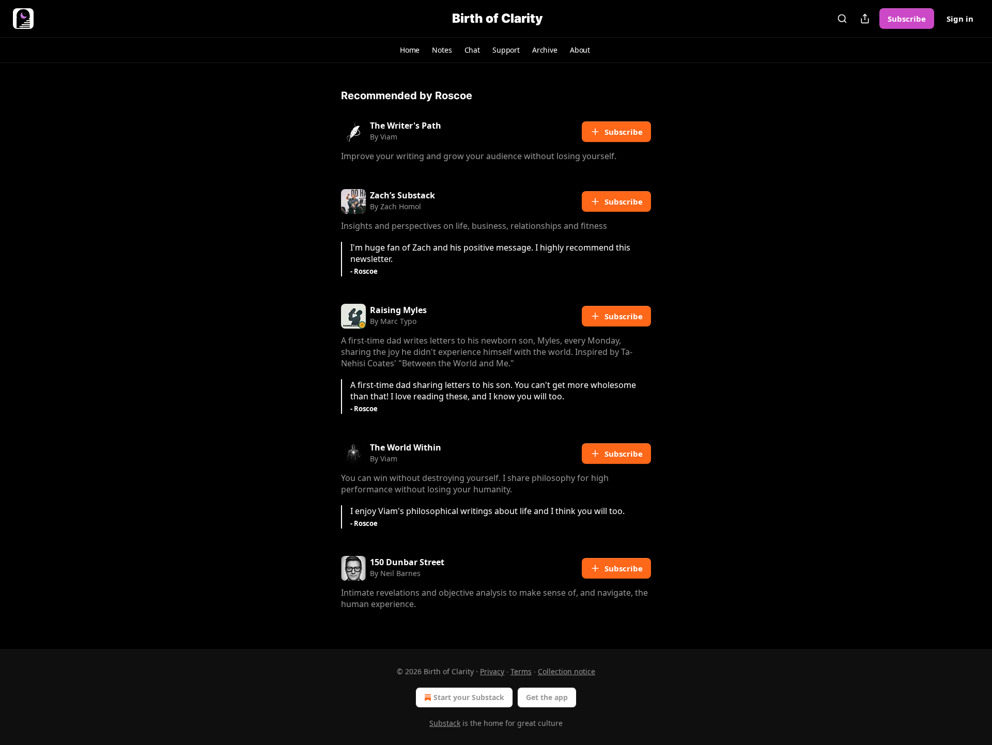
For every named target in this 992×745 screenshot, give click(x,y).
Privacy (492, 671)
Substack (444, 723)
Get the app (547, 697)
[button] (410, 50)
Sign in (960, 18)
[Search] (842, 18)
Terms (521, 671)
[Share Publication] (865, 18)
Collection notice (566, 671)
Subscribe (907, 18)
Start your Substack (468, 697)
